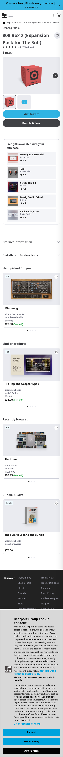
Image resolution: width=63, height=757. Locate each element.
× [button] (59, 5)
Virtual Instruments (14, 314)
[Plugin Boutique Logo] (4, 15)
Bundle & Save (31, 123)
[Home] (4, 22)
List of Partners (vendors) (27, 723)
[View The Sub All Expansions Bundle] (31, 515)
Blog (20, 603)
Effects (21, 588)
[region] (31, 683)
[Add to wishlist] (57, 35)
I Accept (31, 732)
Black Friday (47, 593)
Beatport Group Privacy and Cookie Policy (35, 672)
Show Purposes (32, 750)
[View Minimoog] (31, 289)
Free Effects (47, 577)
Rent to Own (47, 608)
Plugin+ (45, 603)
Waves (10, 468)
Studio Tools (24, 582)
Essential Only (31, 741)
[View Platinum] (31, 440)
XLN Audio (12, 393)
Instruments (24, 577)
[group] (31, 300)
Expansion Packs (14, 22)
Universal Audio (15, 317)
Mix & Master (11, 465)
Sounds (22, 593)
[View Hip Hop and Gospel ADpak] (31, 364)
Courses (45, 588)
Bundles (22, 598)
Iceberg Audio (11, 28)
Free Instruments (27, 608)
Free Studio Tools (50, 582)
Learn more (31, 7)
